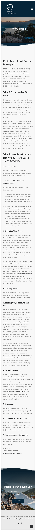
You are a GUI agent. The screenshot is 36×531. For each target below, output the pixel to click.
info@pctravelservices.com (24, 273)
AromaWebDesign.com (9, 519)
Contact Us (18, 501)
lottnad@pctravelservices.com (12, 453)
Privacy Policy (19, 519)
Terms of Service (28, 519)
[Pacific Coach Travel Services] (10, 9)
